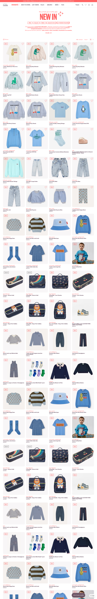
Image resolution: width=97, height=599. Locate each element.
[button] (48, 33)
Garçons (36, 22)
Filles (30, 22)
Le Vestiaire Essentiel (63, 22)
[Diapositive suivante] (22, 52)
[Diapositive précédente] (5, 52)
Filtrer (6, 39)
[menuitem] (62, 5)
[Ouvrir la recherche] (82, 5)
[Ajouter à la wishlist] (22, 44)
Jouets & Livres (51, 22)
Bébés (43, 22)
